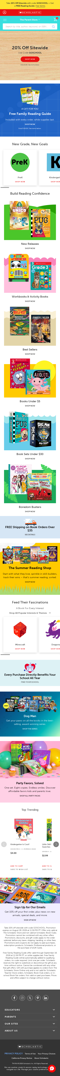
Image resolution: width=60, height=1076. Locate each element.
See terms (40, 6)
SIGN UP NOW (30, 920)
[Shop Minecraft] (20, 629)
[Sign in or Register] (6, 12)
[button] (4, 844)
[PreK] (20, 162)
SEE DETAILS (30, 535)
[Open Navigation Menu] (5, 20)
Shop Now (20, 182)
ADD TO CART (16, 866)
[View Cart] (55, 19)
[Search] (53, 26)
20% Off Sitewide (30, 47)
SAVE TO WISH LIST (19, 869)
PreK (20, 177)
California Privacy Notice (22, 1058)
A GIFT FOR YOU (29, 108)
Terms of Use (30, 1054)
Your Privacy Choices (46, 1054)
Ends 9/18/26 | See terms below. (30, 128)
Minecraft (20, 644)
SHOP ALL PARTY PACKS (30, 796)
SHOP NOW (30, 124)
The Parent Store (29, 19)
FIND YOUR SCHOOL (30, 682)
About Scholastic (41, 1058)
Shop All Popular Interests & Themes (28, 613)
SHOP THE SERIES (29, 729)
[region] (30, 844)
